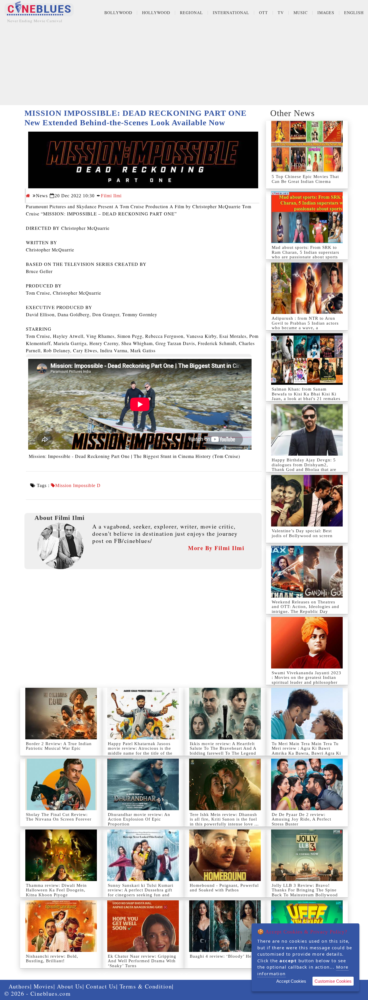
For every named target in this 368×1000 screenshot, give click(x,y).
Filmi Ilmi (111, 195)
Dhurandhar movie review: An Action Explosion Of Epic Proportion (139, 819)
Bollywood (118, 12)
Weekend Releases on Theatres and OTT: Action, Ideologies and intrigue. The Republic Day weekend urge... (305, 609)
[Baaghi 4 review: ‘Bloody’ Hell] (225, 926)
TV (281, 12)
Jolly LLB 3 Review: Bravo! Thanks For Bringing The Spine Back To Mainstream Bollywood (305, 890)
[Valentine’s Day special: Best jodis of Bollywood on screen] (307, 500)
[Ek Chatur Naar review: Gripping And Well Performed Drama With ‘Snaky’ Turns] (143, 926)
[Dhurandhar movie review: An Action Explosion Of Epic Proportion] (143, 784)
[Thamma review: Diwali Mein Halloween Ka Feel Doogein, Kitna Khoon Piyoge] (61, 855)
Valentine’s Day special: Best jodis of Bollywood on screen (302, 533)
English (354, 12)
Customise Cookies (333, 981)
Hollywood (156, 12)
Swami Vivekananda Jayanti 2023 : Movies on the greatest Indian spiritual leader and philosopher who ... (306, 680)
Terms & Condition (146, 986)
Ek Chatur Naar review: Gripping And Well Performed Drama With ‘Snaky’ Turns (142, 961)
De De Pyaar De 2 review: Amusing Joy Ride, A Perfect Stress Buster (301, 819)
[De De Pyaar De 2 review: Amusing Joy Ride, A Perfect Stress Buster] (307, 784)
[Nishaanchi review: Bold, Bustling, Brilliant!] (61, 926)
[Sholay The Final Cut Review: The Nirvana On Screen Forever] (61, 784)
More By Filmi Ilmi (216, 548)
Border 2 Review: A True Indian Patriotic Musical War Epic (59, 746)
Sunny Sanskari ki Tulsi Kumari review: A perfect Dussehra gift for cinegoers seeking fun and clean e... (140, 892)
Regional (191, 12)
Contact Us (101, 986)
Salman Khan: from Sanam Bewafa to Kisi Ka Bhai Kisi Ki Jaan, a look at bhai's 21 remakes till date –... (306, 396)
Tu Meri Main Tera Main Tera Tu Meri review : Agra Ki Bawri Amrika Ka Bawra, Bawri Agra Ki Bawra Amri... (306, 750)
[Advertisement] (184, 64)
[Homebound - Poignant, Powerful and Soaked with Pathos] (225, 855)
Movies (43, 986)
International (231, 12)
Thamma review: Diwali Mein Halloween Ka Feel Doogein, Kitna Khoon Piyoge (56, 890)
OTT (263, 12)
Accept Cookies (291, 981)
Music (301, 12)
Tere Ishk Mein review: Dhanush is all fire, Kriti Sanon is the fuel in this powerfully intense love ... (224, 819)
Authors (19, 986)
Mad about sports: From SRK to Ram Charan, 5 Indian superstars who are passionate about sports (305, 252)
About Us (70, 986)
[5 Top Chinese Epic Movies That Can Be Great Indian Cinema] (307, 146)
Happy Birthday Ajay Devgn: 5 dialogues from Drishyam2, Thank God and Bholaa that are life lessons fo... (304, 467)
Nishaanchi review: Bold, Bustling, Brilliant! (52, 958)
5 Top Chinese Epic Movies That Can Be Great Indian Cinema (305, 179)
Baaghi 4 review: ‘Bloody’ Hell (222, 956)
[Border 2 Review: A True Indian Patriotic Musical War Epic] (61, 713)
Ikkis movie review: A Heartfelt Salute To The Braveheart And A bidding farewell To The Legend (223, 748)
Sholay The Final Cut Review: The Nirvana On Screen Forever (58, 817)
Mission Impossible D (78, 485)
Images (325, 12)
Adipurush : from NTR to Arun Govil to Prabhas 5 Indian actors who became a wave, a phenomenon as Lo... (305, 325)
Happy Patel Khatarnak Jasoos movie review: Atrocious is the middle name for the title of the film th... (140, 750)
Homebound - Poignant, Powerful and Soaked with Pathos (224, 888)
